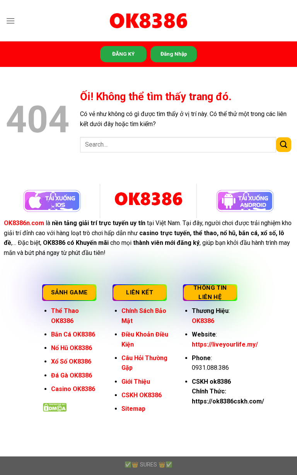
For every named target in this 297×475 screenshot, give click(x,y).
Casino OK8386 (73, 389)
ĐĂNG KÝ (123, 54)
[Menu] (10, 20)
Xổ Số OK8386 (71, 361)
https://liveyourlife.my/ (225, 344)
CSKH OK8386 (141, 395)
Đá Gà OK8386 (71, 375)
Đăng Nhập (173, 54)
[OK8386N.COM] (148, 21)
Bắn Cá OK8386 (73, 334)
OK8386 (203, 321)
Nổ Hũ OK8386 (71, 348)
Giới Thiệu (135, 381)
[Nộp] (283, 144)
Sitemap (133, 408)
